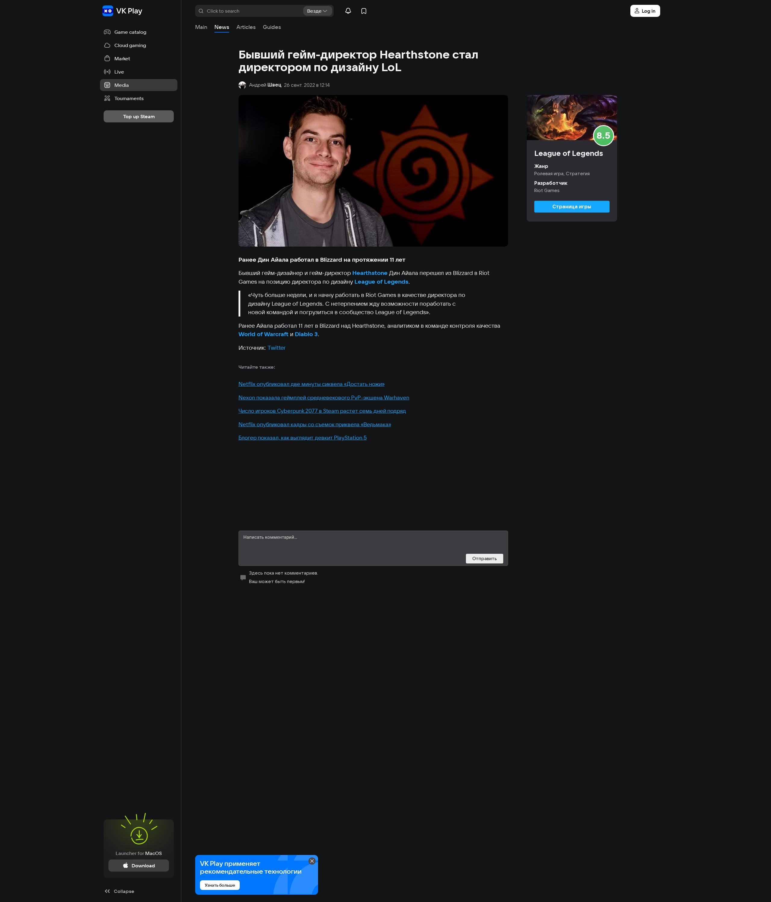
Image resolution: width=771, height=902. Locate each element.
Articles (246, 27)
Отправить (484, 558)
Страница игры (571, 206)
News (221, 27)
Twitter (276, 347)
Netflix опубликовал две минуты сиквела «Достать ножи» (312, 383)
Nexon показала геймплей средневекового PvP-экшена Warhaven (324, 397)
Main (201, 27)
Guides (272, 27)
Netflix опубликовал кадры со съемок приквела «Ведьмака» (315, 424)
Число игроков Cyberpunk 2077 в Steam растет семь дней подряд (322, 410)
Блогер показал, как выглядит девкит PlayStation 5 (303, 437)
